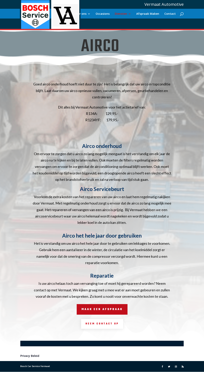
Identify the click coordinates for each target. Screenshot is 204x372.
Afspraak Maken (147, 14)
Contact (170, 14)
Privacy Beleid (29, 356)
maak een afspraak (102, 309)
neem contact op (102, 324)
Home (65, 14)
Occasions (103, 14)
